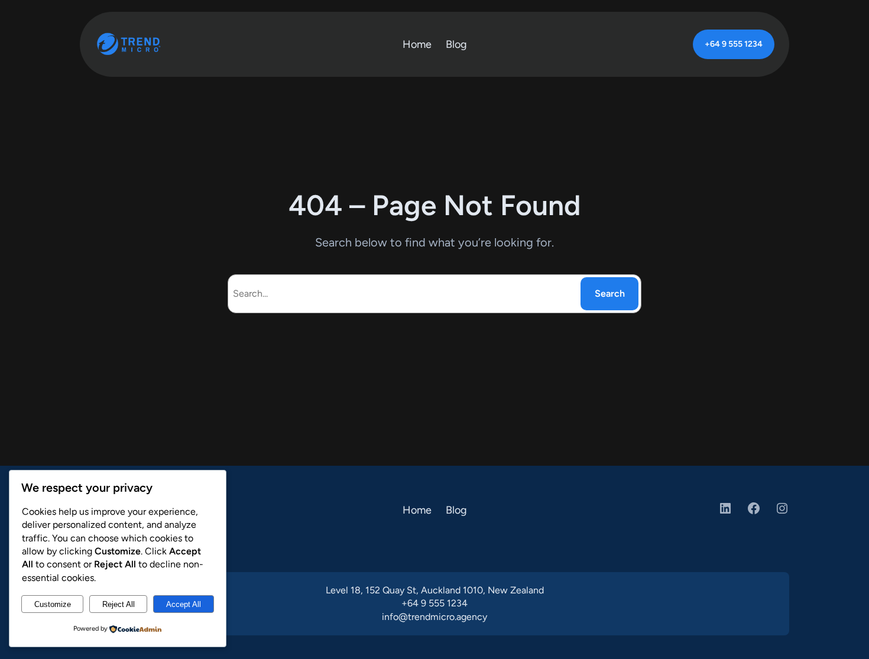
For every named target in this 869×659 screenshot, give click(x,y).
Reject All (118, 604)
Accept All (183, 604)
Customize (52, 604)
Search (610, 293)
